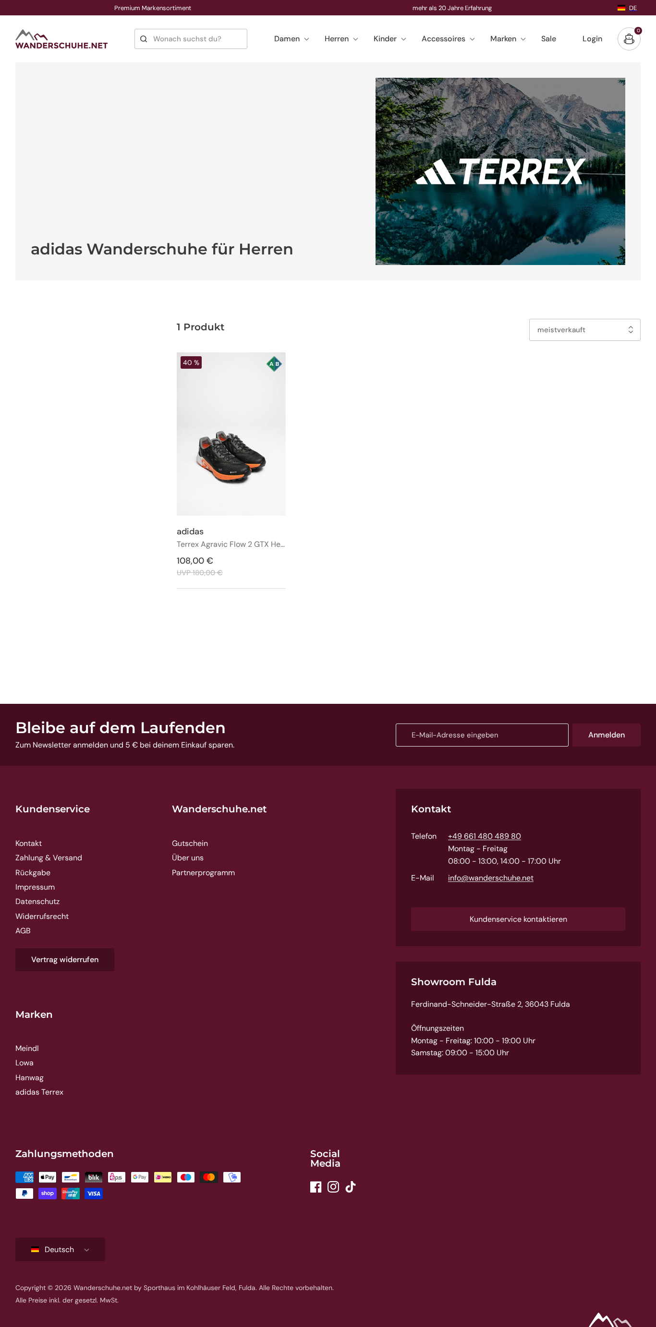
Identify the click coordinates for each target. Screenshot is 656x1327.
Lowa (24, 1063)
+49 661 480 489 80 (484, 836)
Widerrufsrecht (42, 916)
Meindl (27, 1048)
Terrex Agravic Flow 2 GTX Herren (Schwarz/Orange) (231, 545)
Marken (503, 39)
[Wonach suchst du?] (143, 39)
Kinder (385, 39)
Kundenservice (52, 809)
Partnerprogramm (203, 873)
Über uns (188, 858)
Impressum (35, 887)
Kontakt (28, 843)
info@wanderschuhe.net (491, 878)
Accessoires (443, 39)
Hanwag (29, 1078)
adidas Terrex (39, 1092)
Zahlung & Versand (48, 858)
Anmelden (606, 735)
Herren (337, 39)
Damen (287, 39)
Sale (548, 39)
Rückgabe (32, 873)
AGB (23, 931)
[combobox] (190, 39)
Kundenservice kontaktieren (518, 919)
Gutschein (190, 843)
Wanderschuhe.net (219, 809)
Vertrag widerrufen (64, 959)
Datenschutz (37, 901)
